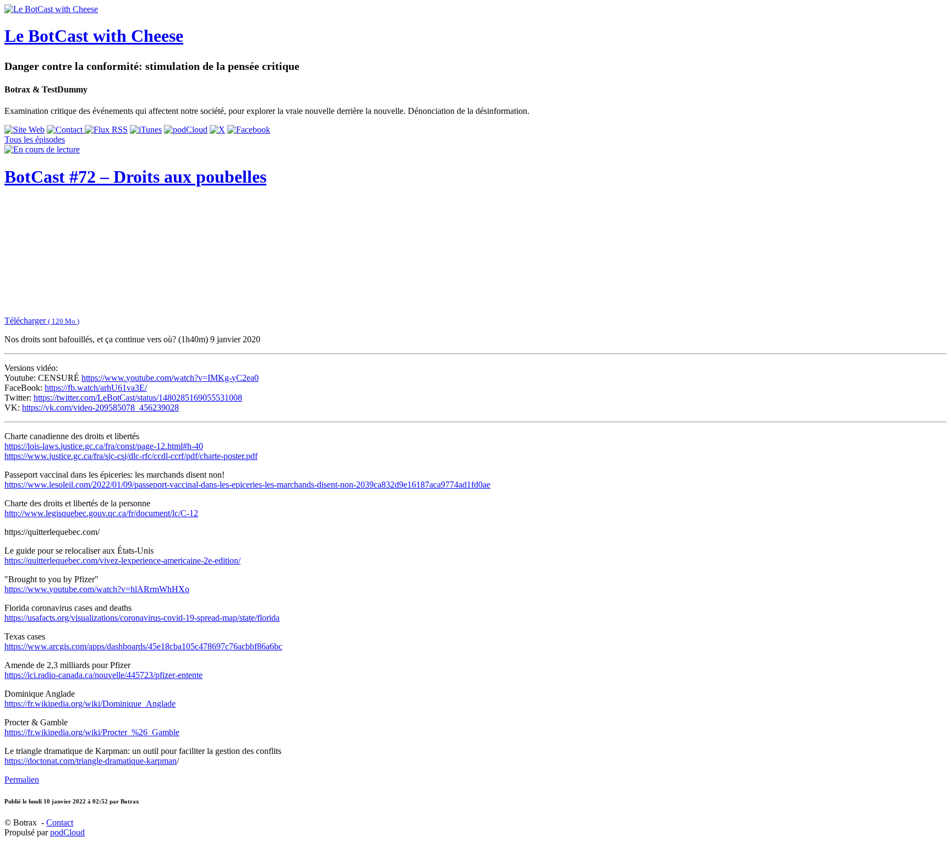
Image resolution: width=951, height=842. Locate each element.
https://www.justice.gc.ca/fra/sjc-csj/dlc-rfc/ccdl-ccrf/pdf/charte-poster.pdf (131, 456)
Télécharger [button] (41, 320)
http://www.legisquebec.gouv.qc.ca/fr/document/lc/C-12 (101, 513)
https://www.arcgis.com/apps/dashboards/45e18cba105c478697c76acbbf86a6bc (143, 646)
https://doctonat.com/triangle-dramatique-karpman (90, 761)
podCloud (67, 832)
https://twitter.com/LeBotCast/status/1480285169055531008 (138, 397)
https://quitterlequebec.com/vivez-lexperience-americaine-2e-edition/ (122, 560)
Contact (59, 822)
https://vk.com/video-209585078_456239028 (100, 407)
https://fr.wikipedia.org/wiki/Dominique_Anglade (90, 703)
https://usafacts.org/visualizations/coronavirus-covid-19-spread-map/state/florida (142, 617)
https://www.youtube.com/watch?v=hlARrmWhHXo (96, 589)
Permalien (21, 779)
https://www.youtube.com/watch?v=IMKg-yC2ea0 (170, 377)
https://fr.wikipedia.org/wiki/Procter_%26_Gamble (91, 732)
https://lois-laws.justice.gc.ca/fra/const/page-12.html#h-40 (103, 446)
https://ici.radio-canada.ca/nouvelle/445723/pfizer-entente (103, 675)
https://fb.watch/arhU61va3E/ (96, 387)
